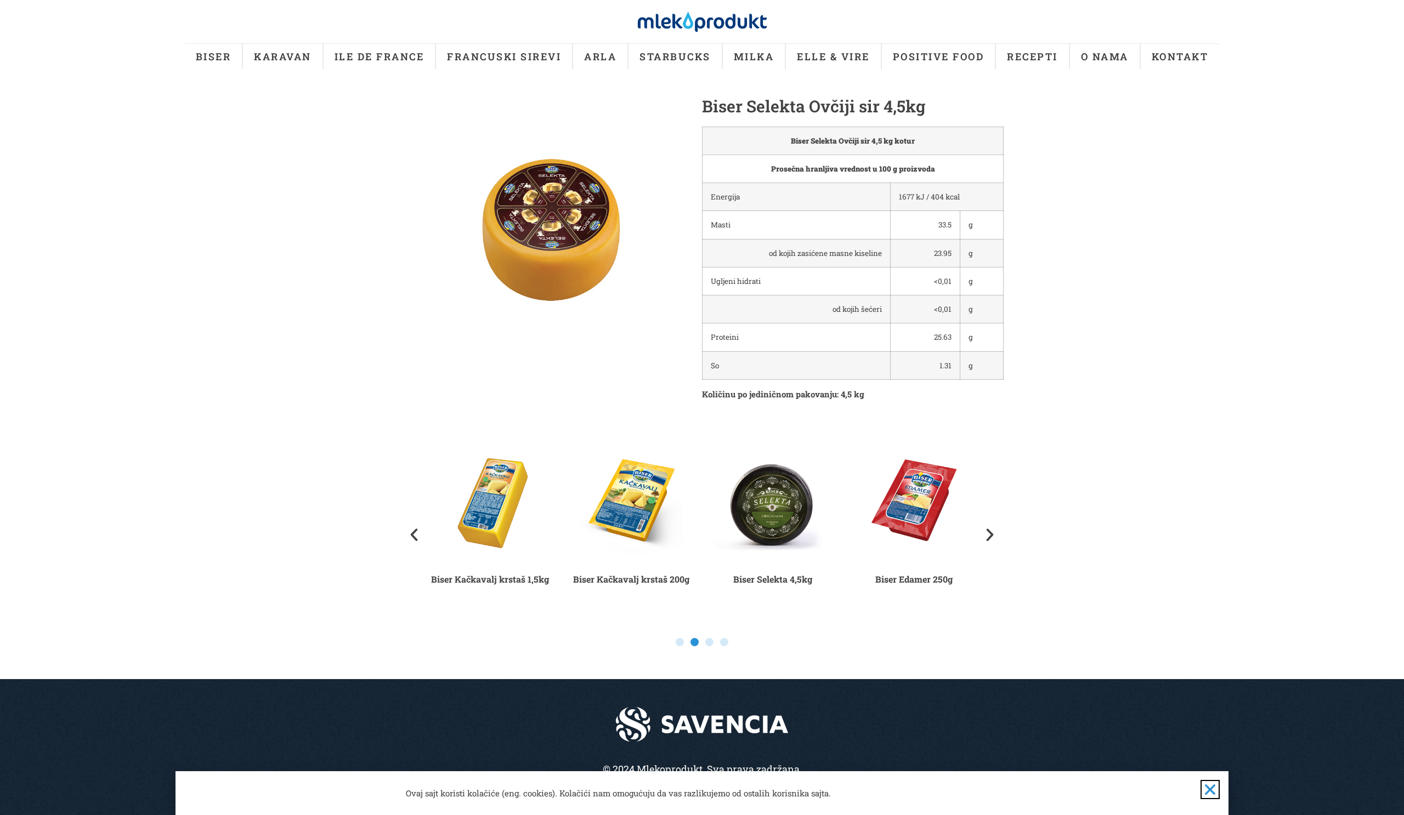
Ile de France (379, 56)
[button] (414, 535)
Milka (754, 56)
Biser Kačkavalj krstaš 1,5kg (490, 579)
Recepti (1032, 56)
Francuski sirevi (504, 56)
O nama (1105, 56)
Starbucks (675, 56)
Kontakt (1180, 56)
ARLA (600, 56)
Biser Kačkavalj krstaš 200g (631, 579)
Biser (213, 56)
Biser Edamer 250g (914, 579)
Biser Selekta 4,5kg (772, 579)
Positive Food (938, 56)
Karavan (283, 56)
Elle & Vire (833, 56)
